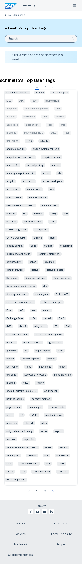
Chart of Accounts (15, 237)
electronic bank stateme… (20, 302)
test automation (41, 471)
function (10, 342)
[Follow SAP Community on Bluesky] (37, 511)
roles (44, 423)
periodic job (35, 407)
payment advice (15, 399)
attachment (12, 189)
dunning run (41, 294)
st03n (61, 463)
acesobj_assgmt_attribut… (20, 173)
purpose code (57, 407)
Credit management (17, 92)
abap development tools (46, 149)
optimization (51, 391)
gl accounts (55, 342)
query (9, 415)
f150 (33, 318)
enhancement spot (52, 302)
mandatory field (62, 375)
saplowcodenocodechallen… (21, 447)
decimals (49, 262)
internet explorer (30, 358)
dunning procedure (16, 294)
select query (13, 455)
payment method (41, 399)
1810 (29, 141)
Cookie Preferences (20, 554)
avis (51, 189)
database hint (13, 262)
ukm (45, 116)
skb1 (8, 463)
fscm (34, 100)
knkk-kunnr (12, 367)
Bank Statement (37, 197)
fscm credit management (49, 334)
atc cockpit (28, 181)
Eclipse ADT (62, 294)
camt (52, 221)
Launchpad (45, 367)
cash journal (41, 229)
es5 (21, 310)
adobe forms (32, 125)
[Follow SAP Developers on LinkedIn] (51, 511)
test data (63, 471)
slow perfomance (29, 463)
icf (26, 350)
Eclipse (40, 92)
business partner (33, 221)
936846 (44, 141)
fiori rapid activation (16, 334)
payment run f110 (33, 133)
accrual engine (60, 92)
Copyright (20, 533)
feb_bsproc (40, 326)
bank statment (49, 205)
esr (33, 310)
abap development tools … (20, 157)
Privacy (20, 523)
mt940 (40, 383)
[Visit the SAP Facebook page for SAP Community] (30, 511)
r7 (22, 415)
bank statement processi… (20, 205)
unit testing (12, 141)
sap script (29, 439)
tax (23, 471)
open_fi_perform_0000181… (21, 391)
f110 (8, 100)
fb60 (61, 318)
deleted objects (54, 270)
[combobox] (41, 39)
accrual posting (35, 165)
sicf (46, 455)
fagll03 (47, 318)
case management (16, 229)
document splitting (35, 278)
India (60, 350)
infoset (10, 358)
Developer (11, 278)
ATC (21, 100)
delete (34, 270)
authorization (34, 189)
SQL (48, 463)
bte (66, 213)
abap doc (11, 108)
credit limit (66, 245)
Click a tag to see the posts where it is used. (37, 57)
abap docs (12, 125)
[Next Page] (52, 87)
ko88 (28, 367)
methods (11, 133)
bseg (53, 213)
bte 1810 (11, 221)
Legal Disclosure (61, 533)
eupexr (46, 310)
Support (61, 544)
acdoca (55, 165)
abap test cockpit (51, 157)
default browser (14, 270)
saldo (44, 431)
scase (48, 447)
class (52, 237)
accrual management (36, 108)
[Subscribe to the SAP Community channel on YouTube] (44, 511)
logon (62, 367)
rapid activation (53, 415)
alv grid (10, 181)
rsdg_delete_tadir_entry (19, 431)
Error (8, 310)
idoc (50, 125)
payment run (52, 100)
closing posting (14, 245)
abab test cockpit (15, 149)
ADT (58, 108)
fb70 (8, 326)
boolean (10, 213)
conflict (48, 245)
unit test (60, 116)
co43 (33, 245)
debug (32, 262)
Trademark (20, 544)
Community (27, 5)
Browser (38, 213)
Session (32, 455)
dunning (10, 116)
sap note (11, 439)
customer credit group (18, 254)
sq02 (53, 133)
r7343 (34, 415)
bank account (13, 197)
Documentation (62, 278)
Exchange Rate (14, 318)
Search (63, 447)
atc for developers (52, 181)
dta (45, 286)
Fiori (68, 326)
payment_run (13, 407)
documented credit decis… (20, 286)
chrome (38, 237)
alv (59, 173)
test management (15, 479)
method (10, 383)
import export (42, 350)
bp (24, 213)
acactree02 (12, 165)
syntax (9, 471)
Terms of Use (61, 523)
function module (32, 342)
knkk (63, 125)
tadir (67, 133)
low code (11, 375)
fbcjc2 (22, 326)
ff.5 (56, 326)
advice (46, 173)
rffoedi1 (29, 423)
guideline (11, 350)
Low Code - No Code (35, 375)
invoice (51, 358)
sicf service (62, 455)
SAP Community (16, 15)
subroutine (29, 116)
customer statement (49, 254)
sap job (58, 431)
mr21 (26, 383)
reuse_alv (11, 423)
